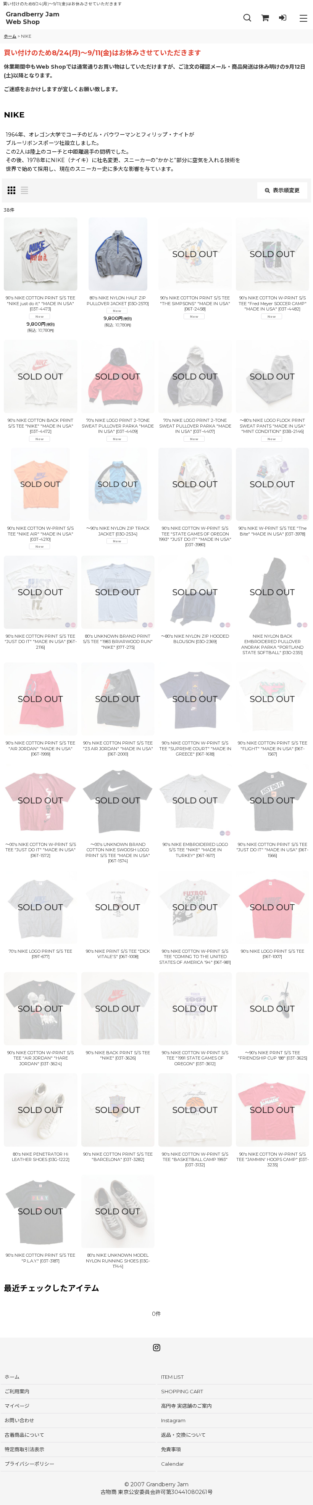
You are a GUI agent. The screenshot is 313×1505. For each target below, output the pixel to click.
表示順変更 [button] (286, 190)
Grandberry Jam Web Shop (33, 18)
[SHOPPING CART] (265, 18)
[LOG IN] (282, 18)
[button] (247, 18)
